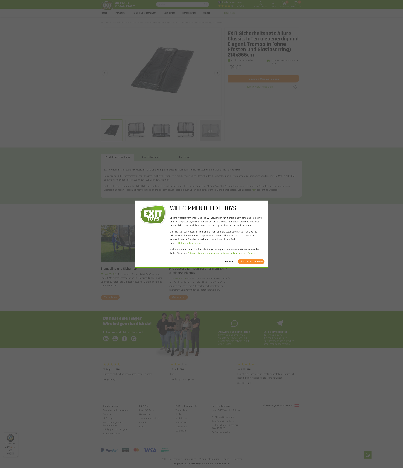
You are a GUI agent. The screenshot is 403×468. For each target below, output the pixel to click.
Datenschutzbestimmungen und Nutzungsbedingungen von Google (221, 253)
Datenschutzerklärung (189, 243)
